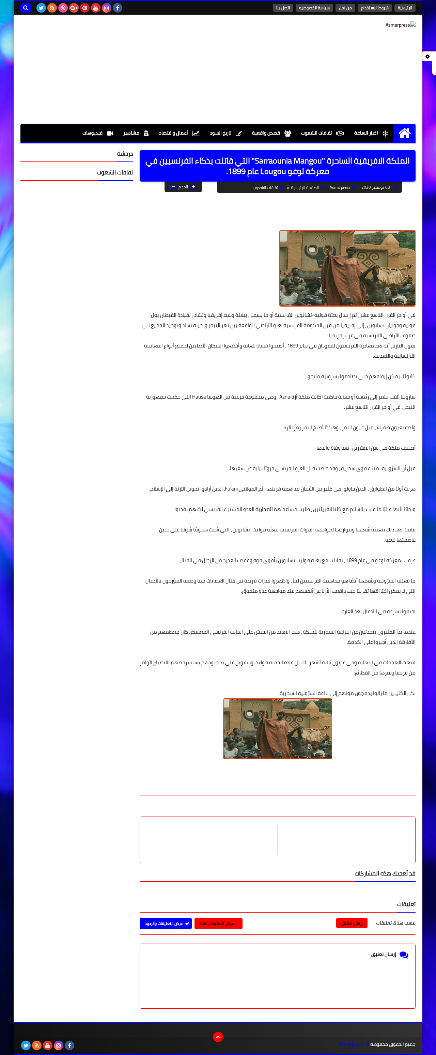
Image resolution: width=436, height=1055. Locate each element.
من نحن (345, 8)
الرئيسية (405, 8)
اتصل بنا (283, 8)
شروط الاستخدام (375, 8)
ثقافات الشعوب (317, 132)
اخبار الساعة (366, 132)
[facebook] (117, 8)
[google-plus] (74, 8)
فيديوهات (93, 132)
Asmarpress (351, 1044)
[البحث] (25, 8)
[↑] (218, 1037)
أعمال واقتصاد (174, 132)
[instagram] (106, 8)
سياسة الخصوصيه (314, 8)
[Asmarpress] (366, 36)
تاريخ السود (221, 132)
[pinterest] (85, 8)
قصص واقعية (266, 132)
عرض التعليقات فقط (217, 923)
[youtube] (95, 8)
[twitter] (41, 8)
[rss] (52, 8)
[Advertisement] (144, 69)
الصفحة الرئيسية (305, 187)
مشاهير (131, 132)
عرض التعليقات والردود (164, 923)
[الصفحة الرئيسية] (404, 133)
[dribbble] (63, 8)
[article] (212, 840)
